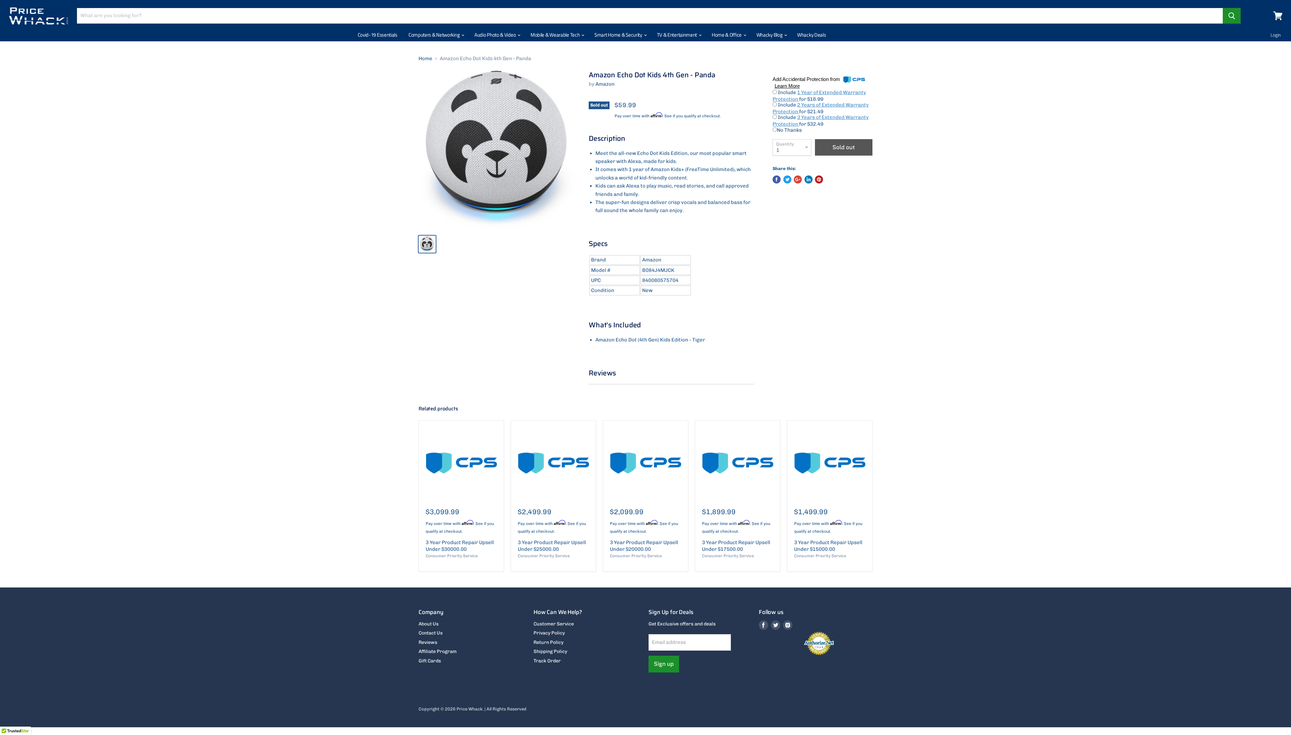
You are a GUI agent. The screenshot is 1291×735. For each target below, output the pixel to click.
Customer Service (554, 624)
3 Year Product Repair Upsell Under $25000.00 (552, 545)
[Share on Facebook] (777, 179)
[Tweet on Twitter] (787, 179)
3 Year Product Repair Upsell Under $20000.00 (644, 545)
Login (1275, 34)
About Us (429, 624)
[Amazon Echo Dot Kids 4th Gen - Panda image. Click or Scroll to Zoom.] (498, 150)
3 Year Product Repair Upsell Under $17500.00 (736, 545)
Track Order (547, 661)
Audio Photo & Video (495, 35)
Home (425, 59)
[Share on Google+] (798, 179)
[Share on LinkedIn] (809, 179)
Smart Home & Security (618, 35)
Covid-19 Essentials (377, 35)
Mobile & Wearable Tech (556, 35)
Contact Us (431, 633)
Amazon (605, 84)
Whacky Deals (811, 35)
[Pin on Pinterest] (819, 179)
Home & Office (727, 35)
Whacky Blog (769, 35)
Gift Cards (430, 661)
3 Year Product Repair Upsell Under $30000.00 (460, 545)
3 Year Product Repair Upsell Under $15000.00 (828, 545)
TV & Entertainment (677, 35)
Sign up (664, 664)
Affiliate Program (438, 651)
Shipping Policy (550, 651)
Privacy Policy (549, 633)
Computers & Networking (434, 35)
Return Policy (548, 642)
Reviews (428, 642)
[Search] (1232, 16)
